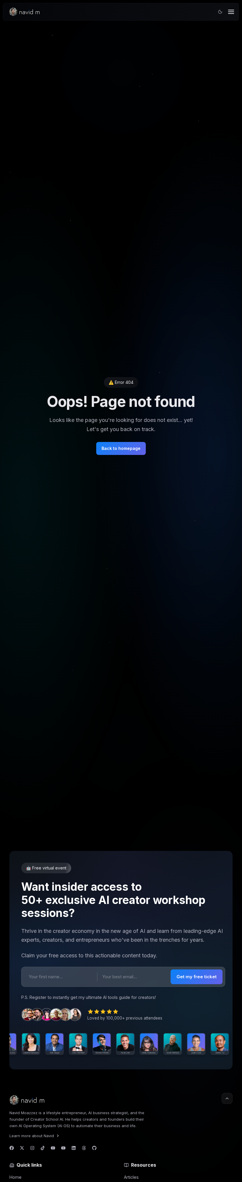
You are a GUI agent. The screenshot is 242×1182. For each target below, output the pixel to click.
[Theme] (220, 12)
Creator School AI (46, 1119)
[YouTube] (53, 1148)
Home (15, 1177)
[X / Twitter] (22, 1148)
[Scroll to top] (227, 1098)
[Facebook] (11, 1148)
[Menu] (231, 12)
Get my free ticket (196, 976)
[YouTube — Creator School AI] (63, 1148)
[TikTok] (42, 1148)
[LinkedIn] (73, 1148)
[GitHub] (94, 1148)
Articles (131, 1177)
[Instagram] (32, 1148)
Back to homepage (121, 448)
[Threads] (84, 1148)
